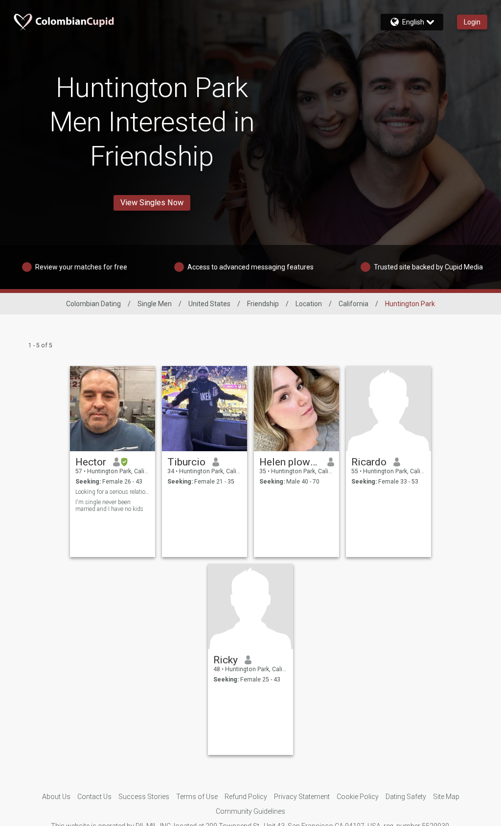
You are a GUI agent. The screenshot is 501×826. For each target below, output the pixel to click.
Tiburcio (186, 462)
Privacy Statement (302, 797)
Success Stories (143, 797)
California (353, 304)
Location (309, 304)
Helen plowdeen (289, 462)
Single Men (154, 304)
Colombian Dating (93, 304)
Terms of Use (197, 797)
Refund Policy (246, 797)
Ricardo (369, 462)
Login (472, 22)
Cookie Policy (358, 797)
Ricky (225, 660)
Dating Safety (406, 797)
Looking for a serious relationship (112, 491)
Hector (90, 462)
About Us (56, 797)
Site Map (446, 797)
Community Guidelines (250, 811)
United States (209, 304)
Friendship (263, 304)
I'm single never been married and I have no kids (109, 505)
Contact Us (94, 797)
